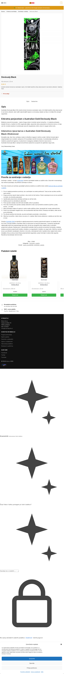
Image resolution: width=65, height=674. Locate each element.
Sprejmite (32, 658)
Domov (3, 11)
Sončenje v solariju (23, 11)
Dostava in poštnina (7, 346)
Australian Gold (10, 221)
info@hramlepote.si (7, 328)
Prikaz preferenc (32, 668)
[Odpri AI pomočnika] (0, 370)
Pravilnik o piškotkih (25, 671)
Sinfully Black (15, 285)
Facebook (4, 352)
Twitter (3, 355)
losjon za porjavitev (28, 245)
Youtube (3, 357)
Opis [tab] (27, 101)
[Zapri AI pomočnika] (0, 438)
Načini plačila (5, 337)
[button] (61, 644)
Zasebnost (29, 638)
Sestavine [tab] (34, 101)
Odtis (42, 671)
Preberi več (15, 295)
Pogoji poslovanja (6, 334)
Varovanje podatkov (7, 344)
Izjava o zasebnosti (35, 671)
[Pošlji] (19, 571)
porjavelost (20, 180)
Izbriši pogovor (38, 638)
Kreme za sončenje (11, 11)
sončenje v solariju (39, 245)
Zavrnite (31, 663)
